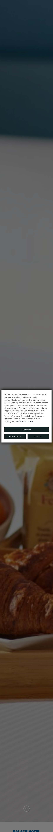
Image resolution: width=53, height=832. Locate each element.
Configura (26, 430)
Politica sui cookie (24, 421)
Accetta (38, 436)
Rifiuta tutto (15, 436)
